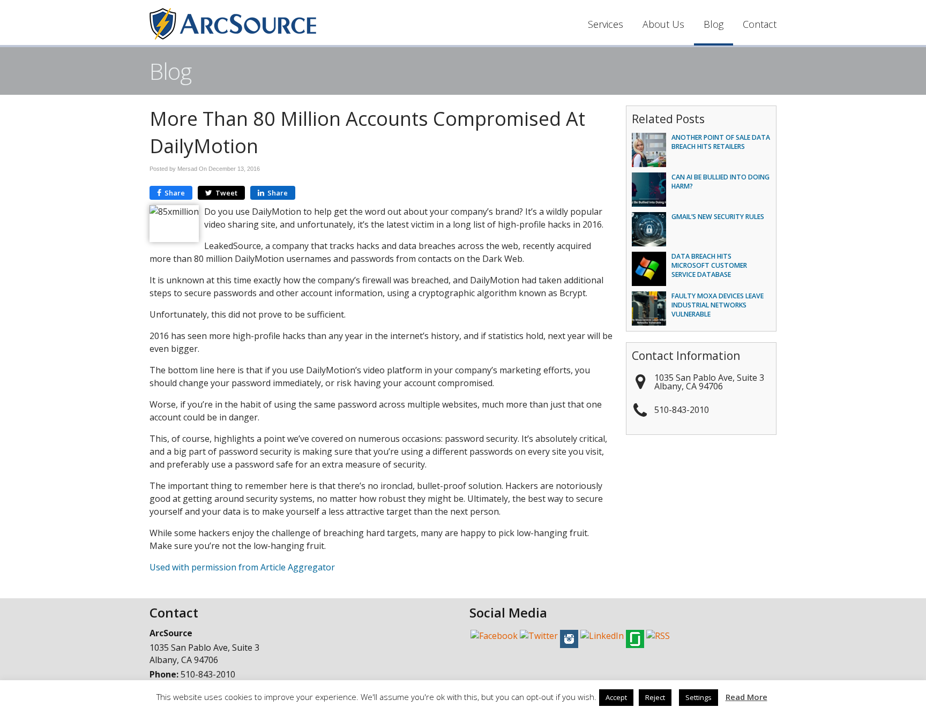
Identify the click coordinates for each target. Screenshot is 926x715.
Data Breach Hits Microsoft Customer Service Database (709, 265)
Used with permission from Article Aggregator (242, 567)
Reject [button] (655, 697)
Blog (713, 24)
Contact (759, 24)
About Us (663, 24)
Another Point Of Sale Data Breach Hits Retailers (720, 142)
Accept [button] (616, 697)
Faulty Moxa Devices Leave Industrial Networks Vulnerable (717, 305)
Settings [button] (698, 697)
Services (605, 24)
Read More (746, 696)
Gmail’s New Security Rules (717, 216)
